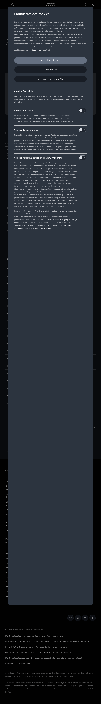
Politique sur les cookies (42, 228)
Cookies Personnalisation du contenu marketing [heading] (38, 157)
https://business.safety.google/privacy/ (61, 220)
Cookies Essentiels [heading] (23, 91)
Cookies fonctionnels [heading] (24, 110)
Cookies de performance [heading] (26, 130)
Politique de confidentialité (40, 50)
